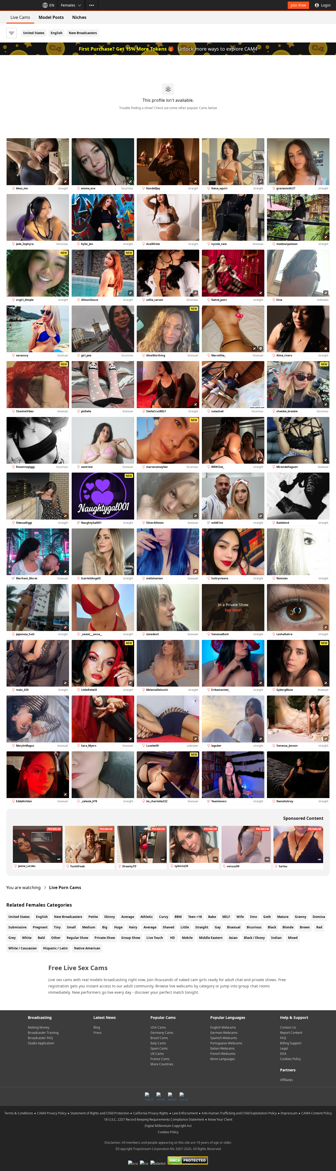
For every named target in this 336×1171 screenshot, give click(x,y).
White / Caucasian (22, 948)
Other (55, 937)
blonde (287, 927)
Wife (240, 917)
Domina (319, 917)
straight (201, 927)
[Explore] (91, 5)
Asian (233, 937)
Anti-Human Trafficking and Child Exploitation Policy (239, 1113)
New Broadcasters (83, 33)
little (185, 927)
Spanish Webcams (223, 1038)
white (27, 937)
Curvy (163, 917)
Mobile (187, 937)
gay (218, 927)
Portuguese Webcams (226, 1043)
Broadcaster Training (43, 1032)
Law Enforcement (185, 1113)
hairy (133, 927)
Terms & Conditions (18, 1113)
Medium (88, 927)
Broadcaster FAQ (40, 1038)
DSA (283, 1053)
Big (104, 927)
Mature (282, 917)
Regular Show (77, 937)
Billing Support (290, 1043)
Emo (253, 917)
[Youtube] (184, 1096)
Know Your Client (220, 1119)
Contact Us (288, 1027)
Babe (212, 917)
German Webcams (224, 1032)
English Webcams (223, 1027)
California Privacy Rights (150, 1113)
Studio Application (41, 1043)
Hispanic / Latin (55, 948)
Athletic (146, 917)
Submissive (17, 927)
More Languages (222, 1059)
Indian (276, 937)
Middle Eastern (211, 937)
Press (97, 1032)
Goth (267, 917)
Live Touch (154, 937)
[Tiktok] (149, 1096)
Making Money (38, 1027)
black (272, 927)
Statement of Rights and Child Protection (99, 1113)
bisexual (233, 927)
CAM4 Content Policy (316, 1113)
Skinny (109, 917)
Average (127, 917)
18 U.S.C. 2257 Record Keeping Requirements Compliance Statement (154, 1119)
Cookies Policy (290, 1059)
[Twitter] (172, 1096)
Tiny (57, 927)
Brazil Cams (159, 1038)
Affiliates (286, 1080)
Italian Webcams (222, 1048)
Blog (96, 1027)
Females (68, 5)
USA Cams (158, 1027)
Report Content (291, 1032)
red (319, 927)
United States (33, 33)
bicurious (254, 927)
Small (71, 927)
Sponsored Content (303, 818)
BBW (178, 917)
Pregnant (40, 927)
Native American (87, 948)
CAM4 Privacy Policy (51, 1113)
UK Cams (157, 1053)
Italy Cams (158, 1043)
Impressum (289, 1113)
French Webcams (222, 1053)
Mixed (293, 937)
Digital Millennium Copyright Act (168, 1126)
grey (12, 937)
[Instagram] (160, 1096)
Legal (284, 1048)
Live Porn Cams (65, 887)
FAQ (283, 1038)
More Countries (161, 1064)
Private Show (104, 937)
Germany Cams (161, 1032)
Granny (300, 917)
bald (41, 937)
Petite (93, 917)
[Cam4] (19, 5)
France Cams (160, 1059)
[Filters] (11, 33)
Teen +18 (195, 917)
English (56, 33)
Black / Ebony (254, 937)
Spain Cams (159, 1048)
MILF (226, 917)
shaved (168, 927)
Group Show (130, 937)
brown (305, 927)
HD (172, 937)
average (150, 927)
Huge (118, 927)
